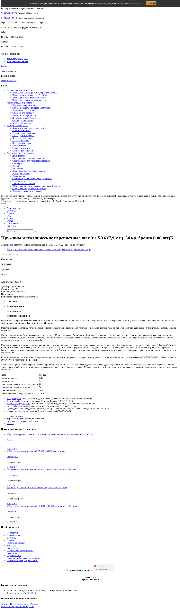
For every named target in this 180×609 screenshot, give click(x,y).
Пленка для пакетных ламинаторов (29, 100)
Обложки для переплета (23, 113)
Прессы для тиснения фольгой (27, 191)
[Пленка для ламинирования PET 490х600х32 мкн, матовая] (36, 451)
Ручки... (10, 440)
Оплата (10, 213)
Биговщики (17, 168)
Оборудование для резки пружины (29, 188)
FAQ (9, 216)
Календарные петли (22, 143)
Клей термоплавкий (22, 123)
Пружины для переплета (24, 105)
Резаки (15, 166)
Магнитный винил (21, 130)
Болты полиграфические (24, 115)
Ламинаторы (18, 156)
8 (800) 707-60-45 (9, 18)
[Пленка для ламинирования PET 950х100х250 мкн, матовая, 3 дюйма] (41, 469)
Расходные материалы (17, 125)
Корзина (17, 58)
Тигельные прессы (21, 181)
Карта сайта (12, 548)
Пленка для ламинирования (20, 90)
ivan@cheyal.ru (14, 398)
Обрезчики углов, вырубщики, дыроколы (32, 178)
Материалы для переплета (19, 103)
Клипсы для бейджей (22, 151)
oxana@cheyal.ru (14, 406)
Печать (10, 423)
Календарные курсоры (23, 135)
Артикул (5, 282)
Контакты (11, 226)
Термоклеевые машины (23, 183)
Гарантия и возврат (16, 543)
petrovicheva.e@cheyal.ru (18, 403)
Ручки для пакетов (21, 148)
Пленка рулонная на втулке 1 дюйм (29, 97)
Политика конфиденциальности (22, 560)
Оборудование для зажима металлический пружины (37, 186)
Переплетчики (14, 555)
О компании (13, 223)
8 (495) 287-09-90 (9, 13)
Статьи (10, 221)
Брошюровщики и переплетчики (28, 158)
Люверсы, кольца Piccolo (24, 118)
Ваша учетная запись (17, 61)
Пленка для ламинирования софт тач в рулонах (35, 92)
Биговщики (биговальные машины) (24, 558)
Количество (6, 259)
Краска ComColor (20, 140)
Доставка (11, 211)
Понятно (151, 3)
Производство (13, 535)
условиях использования (132, 3)
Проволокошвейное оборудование (28, 171)
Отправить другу (15, 416)
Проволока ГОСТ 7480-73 (24, 110)
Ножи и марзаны (20, 145)
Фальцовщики (19, 176)
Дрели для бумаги (21, 173)
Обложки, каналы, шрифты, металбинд (31, 108)
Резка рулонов (13, 208)
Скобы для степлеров (22, 120)
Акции (10, 218)
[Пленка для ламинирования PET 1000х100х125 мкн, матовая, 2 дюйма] (42, 506)
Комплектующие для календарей (28, 128)
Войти (4, 66)
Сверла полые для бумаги (24, 133)
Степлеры (17, 163)
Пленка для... (12, 457)
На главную (12, 533)
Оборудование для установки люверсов (31, 161)
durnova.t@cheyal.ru (16, 401)
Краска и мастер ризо (22, 138)
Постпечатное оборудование (20, 153)
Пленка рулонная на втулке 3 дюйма (29, 95)
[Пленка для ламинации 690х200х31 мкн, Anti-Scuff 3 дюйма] (37, 487)
